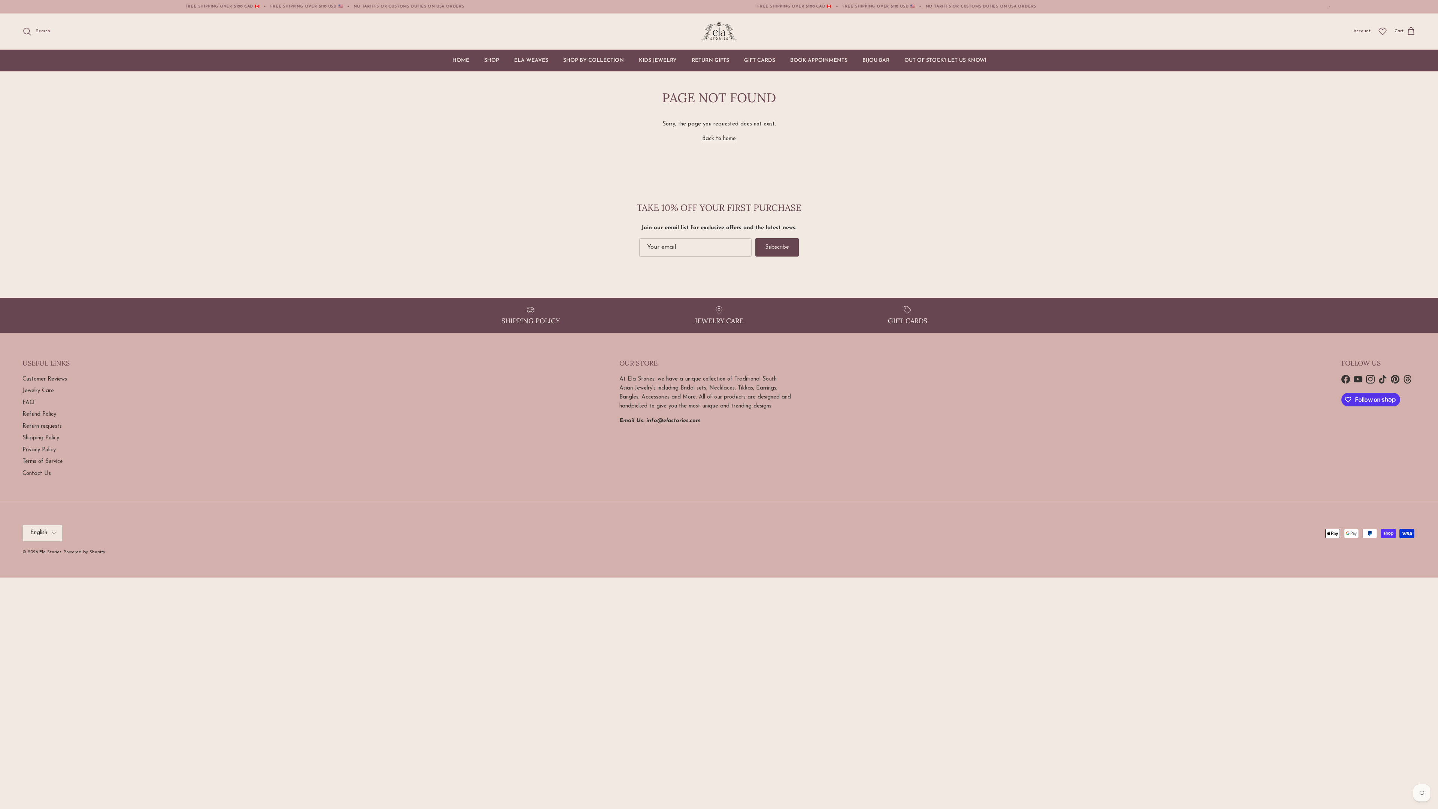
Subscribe (777, 247)
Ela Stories (50, 552)
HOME (460, 60)
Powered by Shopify (84, 552)
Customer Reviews (44, 379)
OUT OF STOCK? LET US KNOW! (945, 60)
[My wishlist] (1382, 31)
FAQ (28, 403)
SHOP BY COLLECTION (593, 60)
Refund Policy (39, 414)
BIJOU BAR (875, 60)
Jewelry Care (38, 391)
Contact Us (36, 473)
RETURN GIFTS (710, 60)
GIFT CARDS (759, 60)
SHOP (491, 60)
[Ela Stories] (719, 31)
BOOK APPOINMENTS (818, 60)
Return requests (42, 426)
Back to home (719, 139)
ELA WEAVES (531, 60)
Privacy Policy (39, 450)
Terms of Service (42, 461)
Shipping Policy (40, 438)
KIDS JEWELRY (658, 60)
